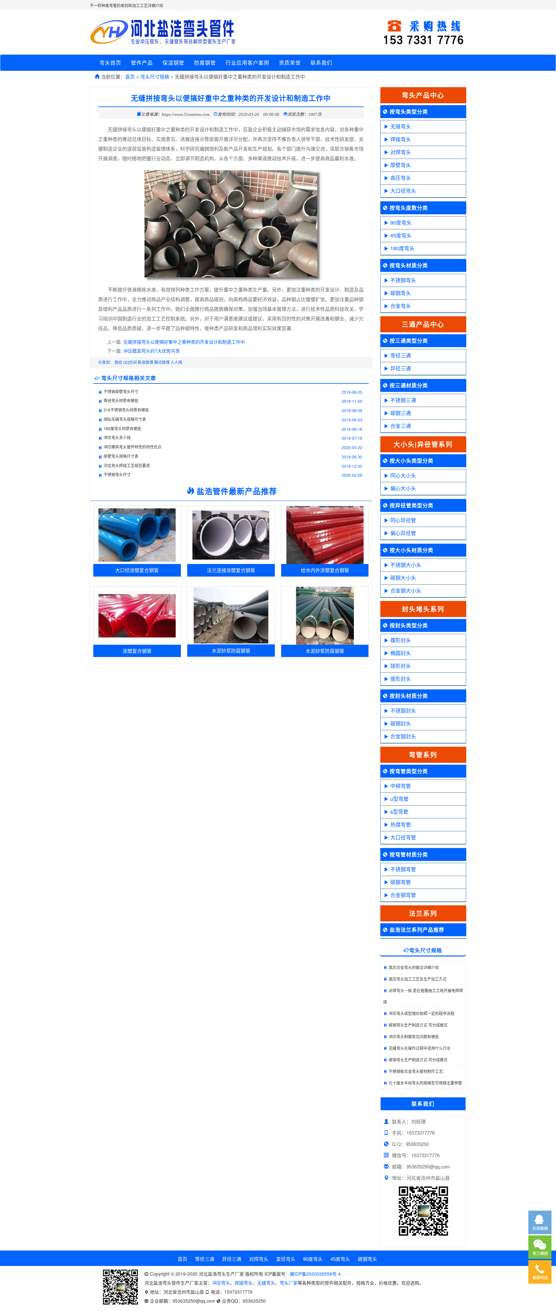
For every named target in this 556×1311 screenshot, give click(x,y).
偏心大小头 (403, 488)
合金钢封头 (403, 736)
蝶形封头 (400, 640)
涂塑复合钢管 (137, 650)
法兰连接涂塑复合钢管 (231, 570)
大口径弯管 (403, 837)
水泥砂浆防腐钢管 (231, 650)
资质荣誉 (290, 62)
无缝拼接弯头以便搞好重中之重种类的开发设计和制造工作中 (184, 341)
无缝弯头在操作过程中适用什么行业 (419, 1048)
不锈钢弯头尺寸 (117, 474)
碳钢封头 (400, 723)
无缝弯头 (400, 126)
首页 (130, 76)
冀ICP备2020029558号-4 (315, 1273)
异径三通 (400, 368)
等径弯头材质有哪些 (121, 400)
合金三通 (400, 425)
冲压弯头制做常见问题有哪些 (414, 1036)
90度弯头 (401, 222)
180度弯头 (402, 248)
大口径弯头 (403, 190)
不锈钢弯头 (403, 280)
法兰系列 (423, 913)
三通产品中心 (423, 324)
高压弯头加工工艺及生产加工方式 (418, 979)
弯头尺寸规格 (154, 76)
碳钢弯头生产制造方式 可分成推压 (418, 1025)
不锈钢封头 (403, 710)
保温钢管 (173, 62)
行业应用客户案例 (247, 62)
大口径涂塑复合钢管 (137, 570)
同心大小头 (403, 475)
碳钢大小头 (403, 577)
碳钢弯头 (400, 293)
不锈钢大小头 (405, 564)
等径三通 (400, 355)
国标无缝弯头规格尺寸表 (125, 419)
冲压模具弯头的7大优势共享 (151, 350)
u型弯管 (399, 798)
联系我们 (321, 62)
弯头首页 (110, 62)
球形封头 (400, 665)
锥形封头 (400, 678)
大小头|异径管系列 (423, 444)
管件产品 (142, 62)
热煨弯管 (400, 824)
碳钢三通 (400, 413)
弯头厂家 (289, 1282)
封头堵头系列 (423, 609)
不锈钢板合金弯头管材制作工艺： (418, 1071)
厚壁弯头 (400, 165)
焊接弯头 (400, 139)
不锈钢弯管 (403, 869)
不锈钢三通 (403, 400)
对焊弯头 (400, 152)
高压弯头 (400, 177)
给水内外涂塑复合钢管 (325, 570)
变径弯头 (285, 1258)
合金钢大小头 (405, 590)
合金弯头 (400, 305)
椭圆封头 (400, 653)
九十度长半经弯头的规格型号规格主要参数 (425, 1082)
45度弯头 (401, 235)
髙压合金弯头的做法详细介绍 (414, 967)
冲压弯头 (221, 1282)
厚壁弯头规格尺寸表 (121, 456)
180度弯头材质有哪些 (122, 428)
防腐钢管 (205, 62)
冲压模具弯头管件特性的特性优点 (133, 446)
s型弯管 (399, 811)
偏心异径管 (403, 533)
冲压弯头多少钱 (117, 437)
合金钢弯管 (403, 895)
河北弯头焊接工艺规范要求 (127, 465)
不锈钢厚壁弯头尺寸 (121, 391)
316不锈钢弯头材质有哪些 (126, 409)
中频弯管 (400, 785)
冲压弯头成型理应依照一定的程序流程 (421, 1013)
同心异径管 (403, 520)
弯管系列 (423, 754)
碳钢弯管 (400, 882)
